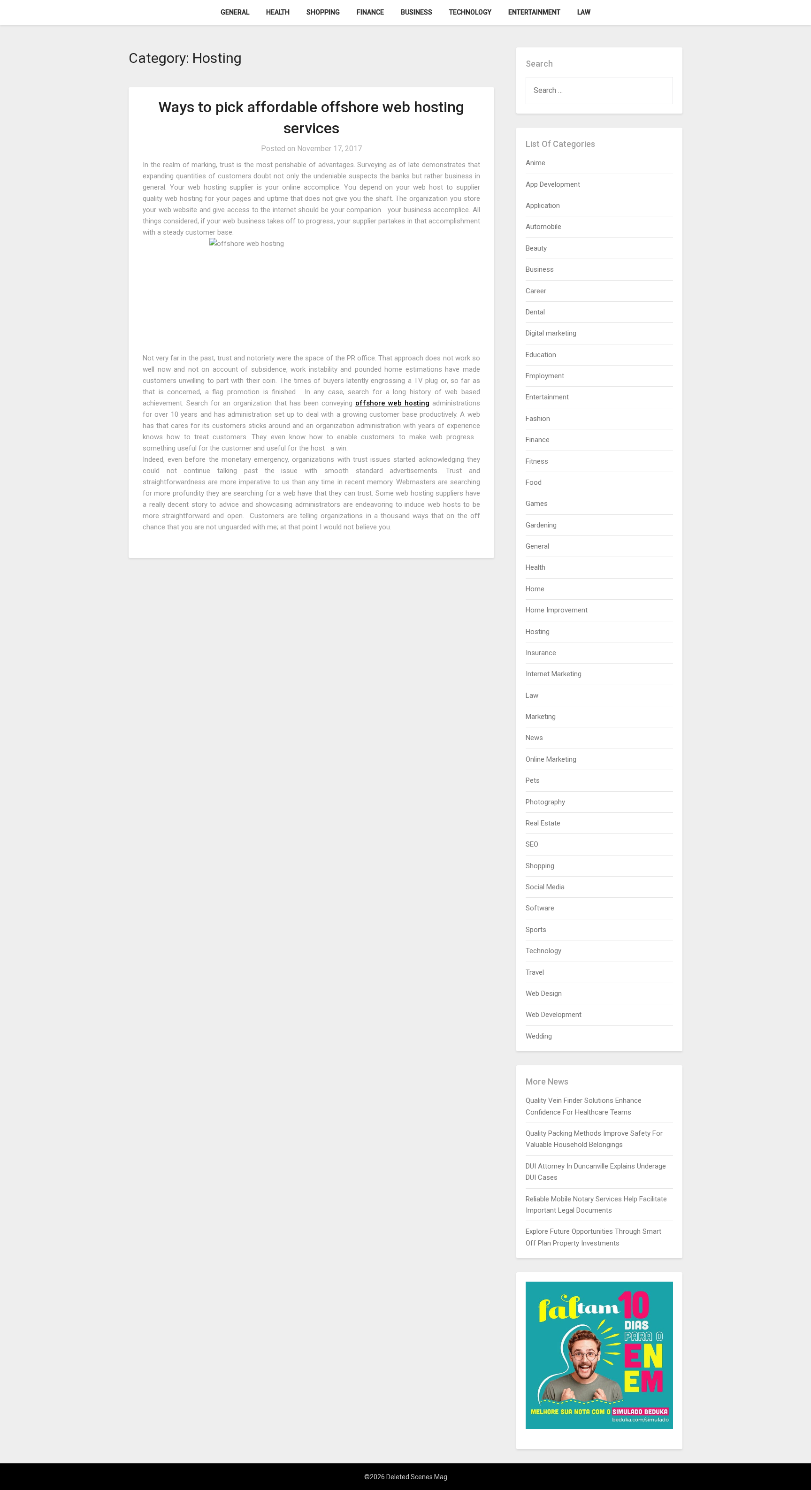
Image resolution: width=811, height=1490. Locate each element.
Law (583, 12)
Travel (535, 972)
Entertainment (534, 12)
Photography (545, 802)
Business (416, 12)
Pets (533, 780)
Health (278, 12)
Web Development (553, 1014)
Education (541, 355)
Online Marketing (551, 759)
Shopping (323, 12)
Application (543, 205)
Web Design (544, 993)
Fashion (538, 418)
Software (540, 908)
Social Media (545, 887)
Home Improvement (557, 610)
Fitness (537, 461)
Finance (370, 12)
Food (534, 482)
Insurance (541, 653)
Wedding (539, 1036)
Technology (470, 12)
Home (535, 589)
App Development (553, 184)
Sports (536, 929)
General (235, 12)
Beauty (536, 248)
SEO (532, 844)
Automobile (543, 226)
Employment (545, 376)
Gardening (541, 525)
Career (536, 291)
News (534, 738)
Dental (535, 312)
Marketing (541, 716)
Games (537, 503)
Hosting (538, 631)
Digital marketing (551, 333)
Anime (535, 163)
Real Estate (543, 823)
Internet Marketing (553, 674)
